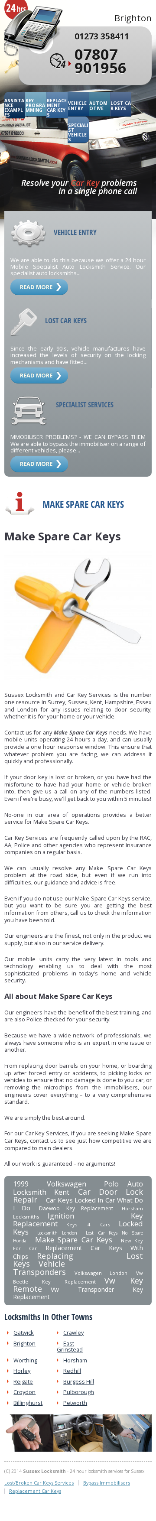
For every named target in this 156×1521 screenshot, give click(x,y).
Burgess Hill (78, 1381)
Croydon (24, 1392)
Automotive (98, 105)
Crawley (73, 1332)
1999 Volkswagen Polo (66, 1184)
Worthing (25, 1360)
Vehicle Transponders (39, 1267)
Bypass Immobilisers (106, 1482)
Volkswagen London (101, 1273)
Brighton (24, 1343)
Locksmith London (57, 1233)
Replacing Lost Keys (78, 1260)
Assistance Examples (14, 108)
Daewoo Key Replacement (76, 1208)
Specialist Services (85, 405)
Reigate (23, 1381)
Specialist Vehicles (78, 132)
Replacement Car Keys (57, 108)
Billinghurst (27, 1403)
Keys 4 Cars (88, 1224)
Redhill (72, 1371)
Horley (21, 1371)
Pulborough (78, 1392)
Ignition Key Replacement (78, 1220)
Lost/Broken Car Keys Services (39, 1482)
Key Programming (35, 106)
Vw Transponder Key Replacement (78, 1293)
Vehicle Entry (77, 105)
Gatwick (23, 1332)
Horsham (75, 1360)
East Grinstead (70, 1346)
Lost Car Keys (120, 105)
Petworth (75, 1403)
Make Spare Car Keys (73, 1240)
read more (36, 287)
